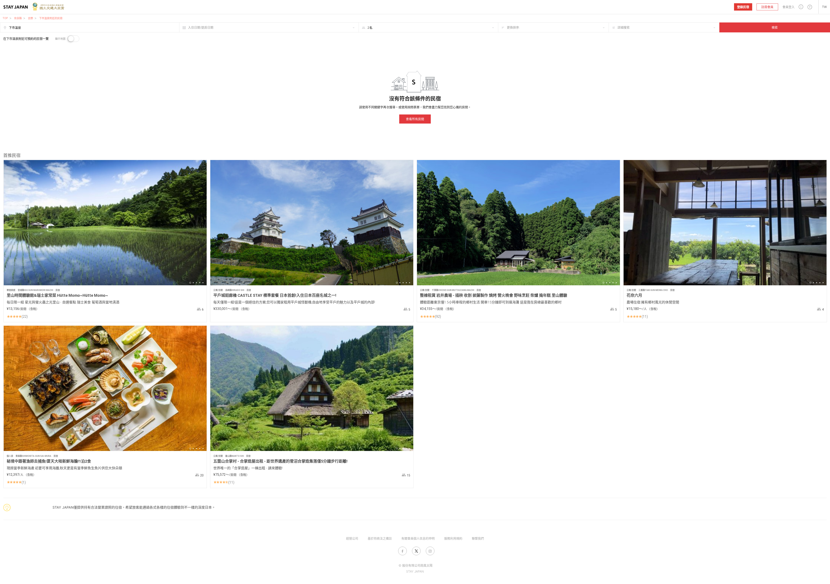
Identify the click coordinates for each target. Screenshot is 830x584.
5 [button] (409, 282)
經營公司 (352, 538)
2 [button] (193, 282)
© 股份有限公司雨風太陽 (416, 565)
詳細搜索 (624, 27)
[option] (105, 222)
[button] (800, 7)
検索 (775, 27)
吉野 (30, 18)
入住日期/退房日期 (200, 27)
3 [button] (196, 282)
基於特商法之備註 (380, 538)
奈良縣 (18, 18)
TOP (5, 18)
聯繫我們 (478, 538)
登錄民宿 (743, 7)
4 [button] (199, 282)
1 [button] (190, 283)
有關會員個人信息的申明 (418, 538)
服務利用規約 (453, 538)
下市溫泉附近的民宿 (50, 18)
